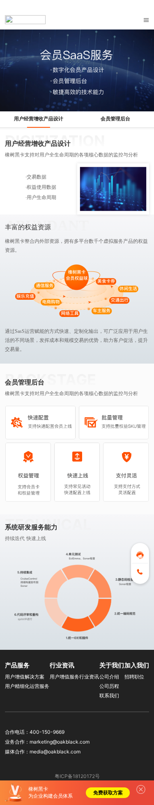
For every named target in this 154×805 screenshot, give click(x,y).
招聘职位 (134, 677)
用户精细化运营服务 (27, 686)
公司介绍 (109, 677)
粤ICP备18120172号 (77, 776)
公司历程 (109, 686)
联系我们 (109, 695)
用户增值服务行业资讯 (74, 677)
